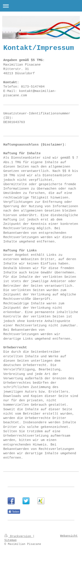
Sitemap (10, 540)
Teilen (15, 511)
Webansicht (69, 535)
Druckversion (20, 536)
